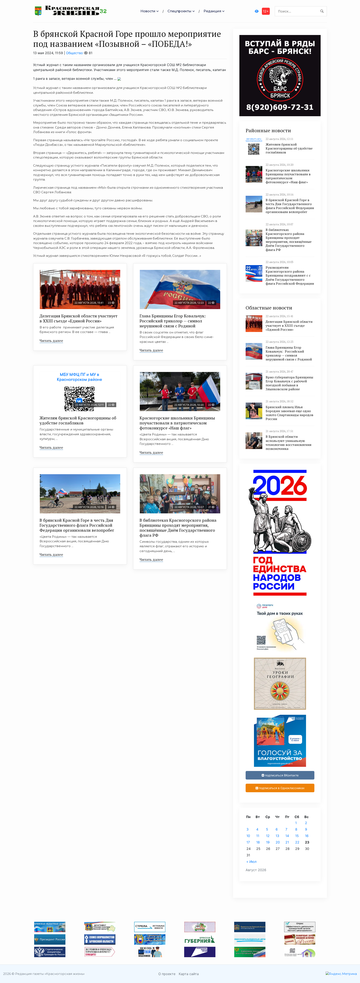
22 (297, 842)
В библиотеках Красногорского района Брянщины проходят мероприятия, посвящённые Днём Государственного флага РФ (178, 527)
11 (257, 836)
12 (268, 836)
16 (307, 836)
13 (277, 836)
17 (248, 842)
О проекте (166, 974)
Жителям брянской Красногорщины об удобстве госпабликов (78, 420)
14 (287, 836)
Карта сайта (189, 974)
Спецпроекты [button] (179, 11)
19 (268, 842)
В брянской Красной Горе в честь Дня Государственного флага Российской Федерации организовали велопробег (77, 525)
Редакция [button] (212, 11)
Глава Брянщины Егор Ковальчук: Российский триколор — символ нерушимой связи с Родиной (173, 321)
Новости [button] (147, 11)
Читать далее (51, 340)
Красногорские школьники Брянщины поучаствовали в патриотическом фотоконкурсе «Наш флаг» (177, 423)
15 (297, 836)
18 (258, 842)
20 (278, 842)
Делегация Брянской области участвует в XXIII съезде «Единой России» (79, 318)
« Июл (251, 862)
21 (287, 842)
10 (248, 836)
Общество (74, 53)
